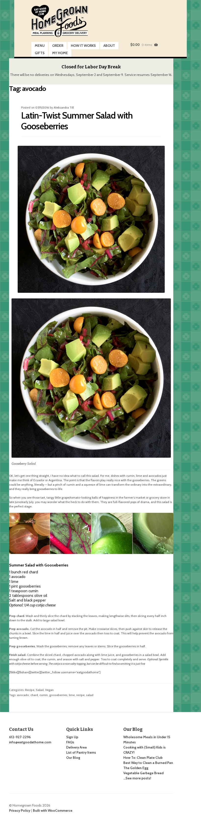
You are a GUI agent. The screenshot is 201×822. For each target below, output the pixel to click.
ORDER (57, 45)
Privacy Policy (19, 810)
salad (89, 695)
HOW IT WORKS (83, 45)
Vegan (49, 690)
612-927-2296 (20, 737)
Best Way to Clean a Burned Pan (148, 763)
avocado (23, 695)
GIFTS (40, 53)
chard (34, 695)
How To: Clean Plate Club (143, 757)
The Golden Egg (135, 768)
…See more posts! (137, 778)
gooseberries (58, 695)
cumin (43, 695)
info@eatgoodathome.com (30, 742)
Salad (40, 690)
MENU (40, 45)
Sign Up (72, 737)
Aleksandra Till (64, 107)
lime (72, 695)
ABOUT (109, 45)
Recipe (29, 690)
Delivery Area (76, 747)
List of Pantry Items (81, 752)
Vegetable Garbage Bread (143, 773)
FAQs (70, 742)
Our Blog (73, 757)
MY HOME (60, 53)
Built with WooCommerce (52, 810)
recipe (80, 695)
